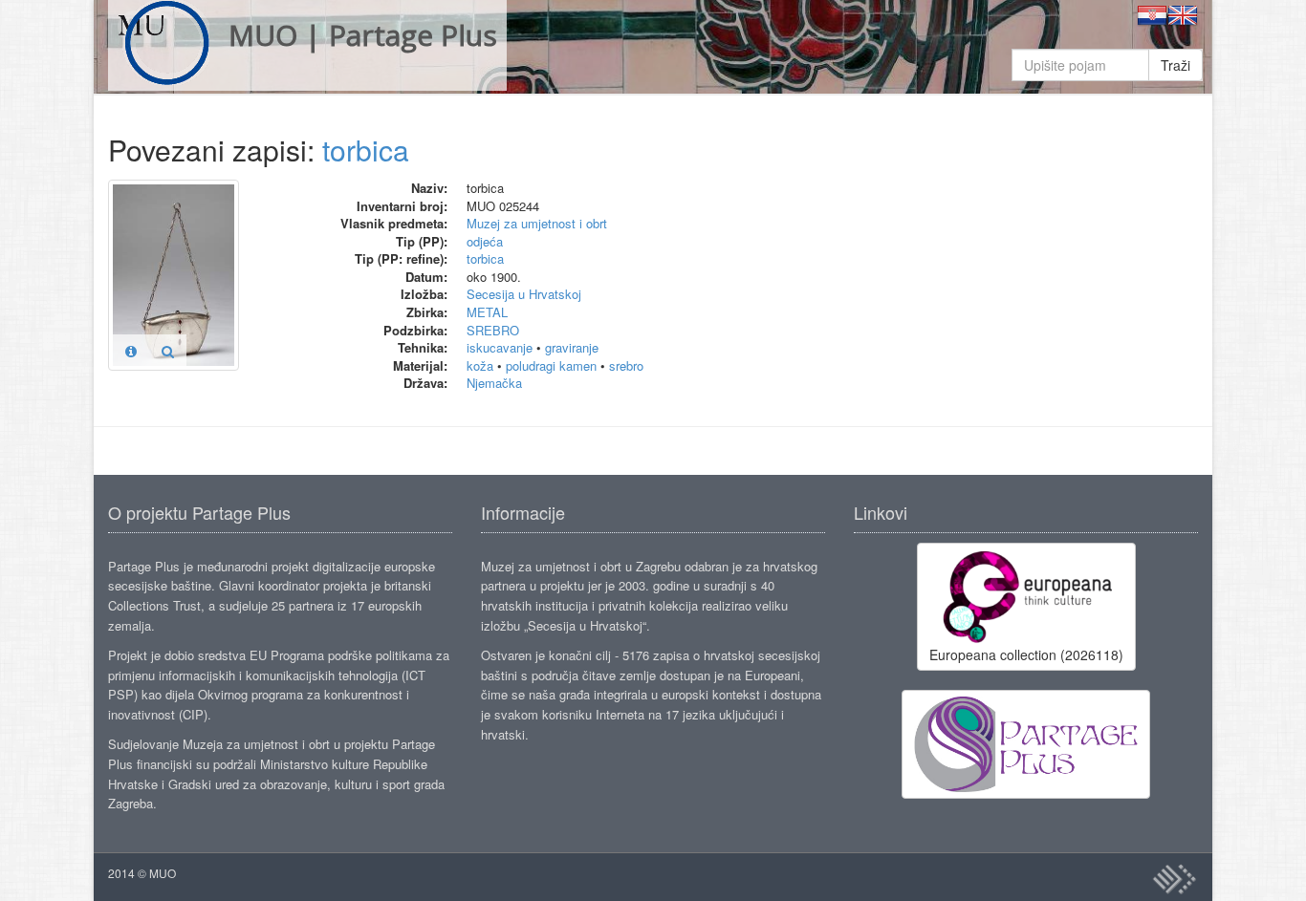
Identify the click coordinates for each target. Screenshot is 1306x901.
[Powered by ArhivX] (1174, 879)
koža (480, 365)
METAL (487, 312)
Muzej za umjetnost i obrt (537, 223)
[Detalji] (131, 350)
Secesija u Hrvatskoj (524, 294)
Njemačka (494, 383)
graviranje (572, 347)
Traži (1175, 65)
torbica (365, 149)
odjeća (485, 241)
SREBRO (493, 330)
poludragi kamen (551, 365)
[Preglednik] (167, 350)
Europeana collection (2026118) (1026, 654)
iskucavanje (500, 347)
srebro (626, 365)
